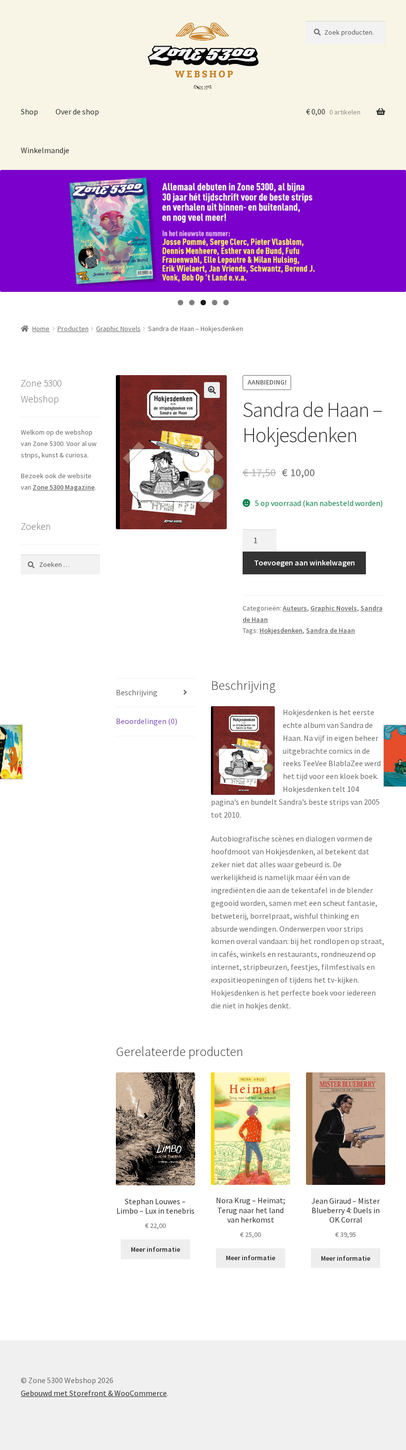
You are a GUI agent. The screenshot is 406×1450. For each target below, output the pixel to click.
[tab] (155, 693)
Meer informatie (155, 1249)
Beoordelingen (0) (146, 721)
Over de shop (77, 111)
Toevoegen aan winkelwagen (304, 562)
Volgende (393, 228)
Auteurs (295, 608)
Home (41, 328)
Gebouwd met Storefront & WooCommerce (94, 1393)
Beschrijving (136, 692)
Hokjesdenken (281, 630)
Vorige (12, 228)
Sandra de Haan (330, 630)
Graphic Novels (118, 328)
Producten (73, 328)
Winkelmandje (45, 150)
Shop (29, 111)
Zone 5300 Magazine (64, 487)
